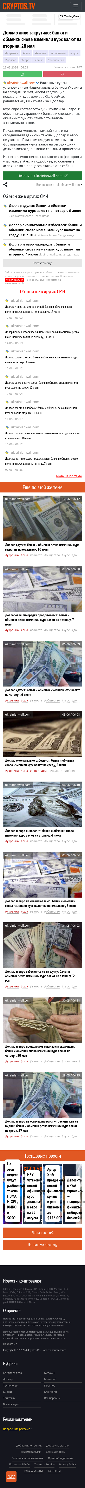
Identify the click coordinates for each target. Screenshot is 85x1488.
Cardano (7, 1298)
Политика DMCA (19, 1464)
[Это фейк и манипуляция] (62, 74)
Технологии (10, 1385)
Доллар (8, 1379)
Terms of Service (44, 1464)
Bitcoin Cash (38, 1292)
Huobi (16, 1298)
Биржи (7, 1392)
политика (59, 53)
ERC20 (6, 1295)
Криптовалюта (12, 1373)
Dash (56, 1292)
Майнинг (50, 1379)
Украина (12, 53)
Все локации (11, 1404)
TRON (50, 1288)
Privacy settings (34, 1470)
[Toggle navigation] (76, 6)
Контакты (54, 1470)
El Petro (21, 1292)
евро (26, 60)
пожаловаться (14, 279)
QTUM (12, 1302)
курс (75, 53)
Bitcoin (7, 1288)
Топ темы (9, 1398)
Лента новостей (42, 1232)
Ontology (33, 1298)
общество (53, 555)
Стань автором (55, 1452)
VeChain (26, 1295)
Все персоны (52, 1398)
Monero (58, 1288)
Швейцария (40, 771)
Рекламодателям (30, 1452)
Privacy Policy (67, 1464)
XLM (18, 1295)
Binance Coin (49, 1295)
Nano (32, 1302)
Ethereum (17, 1288)
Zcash (6, 1292)
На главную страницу (42, 1244)
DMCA (11, 1476)
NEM (63, 1292)
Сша (27, 53)
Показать (9, 1344)
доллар (11, 60)
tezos (24, 1298)
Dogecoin (44, 1298)
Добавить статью (57, 1445)
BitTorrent (22, 1302)
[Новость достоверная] (22, 74)
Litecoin (27, 1288)
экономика (57, 60)
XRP (28, 1292)
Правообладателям (60, 1458)
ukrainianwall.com (25, 300)
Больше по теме (69, 476)
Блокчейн (50, 1392)
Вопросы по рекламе (16, 1429)
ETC (13, 1295)
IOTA (12, 1292)
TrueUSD (55, 1298)
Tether (49, 1292)
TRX (66, 1288)
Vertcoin (36, 1295)
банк (40, 60)
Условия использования (27, 1458)
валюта (41, 53)
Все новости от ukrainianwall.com (58, 184)
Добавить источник (29, 1445)
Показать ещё (42, 263)
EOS (35, 1288)
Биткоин (49, 1373)
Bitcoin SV (62, 1295)
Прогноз (49, 1385)
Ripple (42, 1288)
